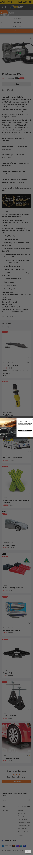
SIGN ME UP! (24, 430)
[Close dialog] (32, 419)
